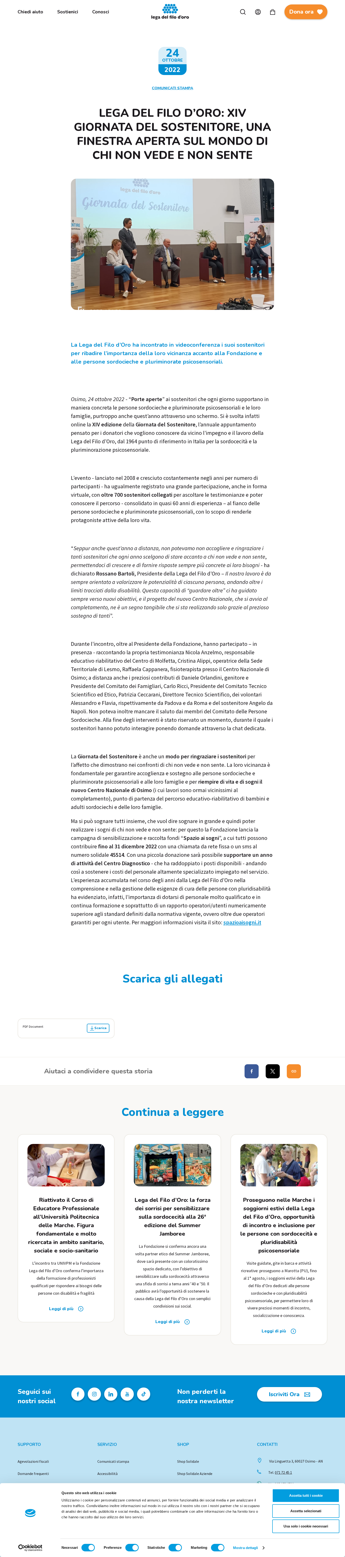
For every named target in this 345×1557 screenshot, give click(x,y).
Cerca (243, 12)
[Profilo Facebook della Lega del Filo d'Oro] (78, 1394)
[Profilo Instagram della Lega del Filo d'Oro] (94, 1394)
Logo (172, 12)
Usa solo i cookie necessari (306, 1526)
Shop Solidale (188, 1461)
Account (258, 12)
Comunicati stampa (113, 1461)
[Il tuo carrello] (272, 12)
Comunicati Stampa (172, 88)
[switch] (132, 1547)
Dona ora (301, 11)
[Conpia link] (294, 1071)
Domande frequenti (33, 1473)
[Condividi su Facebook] (252, 1071)
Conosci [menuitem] (100, 12)
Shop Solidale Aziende (194, 1473)
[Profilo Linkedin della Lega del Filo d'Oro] (111, 1394)
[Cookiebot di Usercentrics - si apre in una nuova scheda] (30, 1547)
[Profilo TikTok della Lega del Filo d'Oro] (144, 1394)
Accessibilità (107, 1473)
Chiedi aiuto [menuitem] (30, 12)
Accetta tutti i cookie (306, 1495)
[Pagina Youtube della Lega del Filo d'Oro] (127, 1394)
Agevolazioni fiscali (33, 1461)
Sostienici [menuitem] (67, 12)
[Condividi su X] (273, 1071)
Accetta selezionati (305, 1511)
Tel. (280, 1472)
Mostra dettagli (245, 1548)
